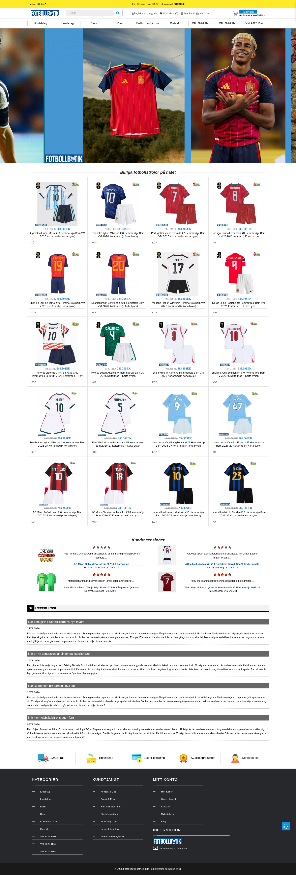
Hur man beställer (111, 806)
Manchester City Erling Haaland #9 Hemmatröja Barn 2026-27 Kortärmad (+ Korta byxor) (178, 444)
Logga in (152, 13)
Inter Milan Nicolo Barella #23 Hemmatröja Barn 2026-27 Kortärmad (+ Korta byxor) (239, 514)
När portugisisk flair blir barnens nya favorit (56, 621)
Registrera (139, 13)
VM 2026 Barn (202, 23)
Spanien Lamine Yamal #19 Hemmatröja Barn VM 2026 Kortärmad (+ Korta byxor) (57, 304)
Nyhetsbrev (168, 814)
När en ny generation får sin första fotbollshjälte (59, 653)
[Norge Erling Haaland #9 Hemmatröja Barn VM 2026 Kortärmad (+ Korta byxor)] (239, 274)
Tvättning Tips (109, 821)
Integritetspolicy (110, 829)
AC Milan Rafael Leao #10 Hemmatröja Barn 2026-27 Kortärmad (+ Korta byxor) (57, 514)
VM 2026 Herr (228, 23)
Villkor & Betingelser (112, 836)
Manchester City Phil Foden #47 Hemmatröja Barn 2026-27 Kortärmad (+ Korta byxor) (238, 444)
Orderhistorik (169, 799)
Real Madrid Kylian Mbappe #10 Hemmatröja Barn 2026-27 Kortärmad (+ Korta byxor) (57, 444)
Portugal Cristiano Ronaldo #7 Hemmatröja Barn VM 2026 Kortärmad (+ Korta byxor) (178, 235)
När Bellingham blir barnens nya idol (51, 685)
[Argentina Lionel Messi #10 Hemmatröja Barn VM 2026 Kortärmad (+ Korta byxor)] (57, 204)
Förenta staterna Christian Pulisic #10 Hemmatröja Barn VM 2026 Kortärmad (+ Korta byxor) (57, 376)
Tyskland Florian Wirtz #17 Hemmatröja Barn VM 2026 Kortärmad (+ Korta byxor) (178, 304)
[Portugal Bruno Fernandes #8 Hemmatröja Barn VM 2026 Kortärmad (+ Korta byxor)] (239, 204)
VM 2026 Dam (255, 23)
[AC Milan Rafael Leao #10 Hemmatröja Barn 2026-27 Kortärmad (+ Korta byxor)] (57, 483)
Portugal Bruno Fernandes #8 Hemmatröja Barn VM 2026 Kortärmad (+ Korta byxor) (238, 235)
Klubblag (40, 23)
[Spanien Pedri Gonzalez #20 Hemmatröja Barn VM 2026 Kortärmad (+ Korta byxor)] (118, 274)
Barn (94, 23)
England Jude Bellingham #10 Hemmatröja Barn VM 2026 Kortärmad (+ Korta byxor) (238, 374)
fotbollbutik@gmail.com (196, 13)
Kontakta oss (250, 757)
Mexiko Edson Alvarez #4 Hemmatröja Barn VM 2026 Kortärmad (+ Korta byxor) (118, 374)
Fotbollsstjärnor (147, 23)
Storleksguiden (109, 814)
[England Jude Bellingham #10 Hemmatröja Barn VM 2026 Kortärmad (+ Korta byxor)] (239, 343)
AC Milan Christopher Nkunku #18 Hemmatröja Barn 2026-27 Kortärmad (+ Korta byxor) (117, 514)
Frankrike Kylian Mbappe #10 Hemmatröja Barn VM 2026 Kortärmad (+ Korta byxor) (117, 235)
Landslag (67, 23)
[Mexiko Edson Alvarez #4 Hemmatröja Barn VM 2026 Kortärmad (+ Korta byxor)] (118, 343)
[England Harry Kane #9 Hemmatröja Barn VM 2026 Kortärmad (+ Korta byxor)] (178, 343)
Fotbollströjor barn (160, 869)
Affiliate (165, 806)
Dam (120, 23)
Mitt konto (167, 791)
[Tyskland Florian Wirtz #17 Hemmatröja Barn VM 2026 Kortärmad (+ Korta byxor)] (178, 274)
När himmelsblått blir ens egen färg (51, 717)
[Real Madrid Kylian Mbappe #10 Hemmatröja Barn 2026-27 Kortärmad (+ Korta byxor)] (57, 413)
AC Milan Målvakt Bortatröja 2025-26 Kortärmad (101, 564)
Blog (163, 821)
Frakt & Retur (109, 799)
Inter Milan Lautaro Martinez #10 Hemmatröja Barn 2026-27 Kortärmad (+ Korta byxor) (178, 514)
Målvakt (175, 23)
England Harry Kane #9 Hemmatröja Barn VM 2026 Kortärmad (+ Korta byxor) (178, 374)
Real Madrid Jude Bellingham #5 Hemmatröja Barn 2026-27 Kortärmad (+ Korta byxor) (118, 444)
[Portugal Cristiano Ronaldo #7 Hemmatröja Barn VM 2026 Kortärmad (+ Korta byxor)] (178, 204)
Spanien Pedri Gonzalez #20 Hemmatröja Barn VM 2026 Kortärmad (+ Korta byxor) (117, 304)
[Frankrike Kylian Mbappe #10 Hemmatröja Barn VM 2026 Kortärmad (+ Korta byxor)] (118, 204)
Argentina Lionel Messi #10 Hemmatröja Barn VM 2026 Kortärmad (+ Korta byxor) (57, 235)
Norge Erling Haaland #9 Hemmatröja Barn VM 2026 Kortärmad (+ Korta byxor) (238, 304)
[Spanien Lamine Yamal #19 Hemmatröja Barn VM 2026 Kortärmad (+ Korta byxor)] (57, 274)
